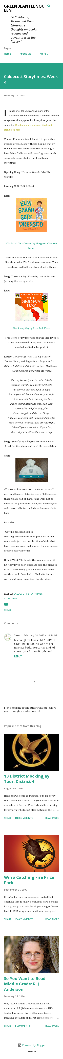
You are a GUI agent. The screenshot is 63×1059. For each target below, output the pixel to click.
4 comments (22, 1025)
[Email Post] (6, 605)
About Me (25, 53)
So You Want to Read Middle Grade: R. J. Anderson (25, 984)
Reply (18, 656)
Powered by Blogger (34, 1045)
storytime (10, 598)
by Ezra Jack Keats (31, 328)
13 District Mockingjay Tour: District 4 (26, 778)
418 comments (23, 817)
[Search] (49, 6)
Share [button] (7, 609)
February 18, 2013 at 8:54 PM (40, 635)
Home (7, 53)
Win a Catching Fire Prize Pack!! (29, 879)
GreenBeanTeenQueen (24, 8)
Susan (17, 635)
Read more (52, 817)
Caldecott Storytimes (28, 593)
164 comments (23, 919)
